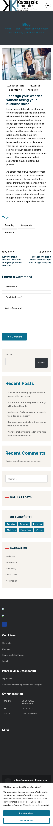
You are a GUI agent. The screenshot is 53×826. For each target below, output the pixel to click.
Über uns (6, 649)
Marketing (11, 530)
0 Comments (15, 90)
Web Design (33, 90)
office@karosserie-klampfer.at (31, 780)
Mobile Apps (26, 530)
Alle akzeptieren (26, 813)
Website (9, 232)
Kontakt (5, 661)
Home (8, 28)
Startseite (6, 643)
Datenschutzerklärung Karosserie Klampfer (22, 684)
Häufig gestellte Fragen (13, 655)
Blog (18, 28)
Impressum (7, 678)
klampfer (35, 86)
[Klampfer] (21, 5)
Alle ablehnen (26, 820)
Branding (9, 225)
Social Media (11, 574)
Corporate (26, 225)
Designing (37, 524)
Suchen (8, 354)
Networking (10, 568)
